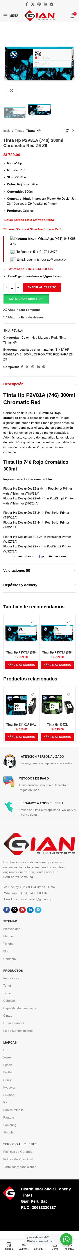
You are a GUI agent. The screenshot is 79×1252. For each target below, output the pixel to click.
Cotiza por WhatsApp (26, 298)
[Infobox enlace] (39, 761)
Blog (6, 951)
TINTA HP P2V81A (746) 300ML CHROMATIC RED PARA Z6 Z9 (38, 354)
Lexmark (9, 1095)
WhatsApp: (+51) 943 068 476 (31, 269)
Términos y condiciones (19, 1167)
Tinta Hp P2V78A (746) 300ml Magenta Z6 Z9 (21, 654)
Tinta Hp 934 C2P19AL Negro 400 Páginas (21, 726)
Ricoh (7, 1102)
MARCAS (10, 1042)
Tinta (18, 130)
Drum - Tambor (13, 1023)
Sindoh (8, 1132)
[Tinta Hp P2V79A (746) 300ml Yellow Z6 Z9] (57, 633)
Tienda (8, 943)
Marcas (43, 337)
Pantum (8, 1117)
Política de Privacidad (18, 1159)
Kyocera (9, 1087)
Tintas (7, 993)
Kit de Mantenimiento (18, 1030)
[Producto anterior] (62, 130)
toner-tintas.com (25, 556)
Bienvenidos (11, 929)
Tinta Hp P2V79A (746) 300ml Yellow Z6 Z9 (57, 654)
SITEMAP (10, 921)
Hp (34, 337)
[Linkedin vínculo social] (45, 4)
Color (25, 337)
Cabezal (9, 1000)
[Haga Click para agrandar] (11, 91)
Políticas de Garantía (17, 1151)
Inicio (7, 130)
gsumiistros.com (53, 556)
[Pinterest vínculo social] (39, 4)
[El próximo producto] (73, 130)
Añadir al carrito (41, 287)
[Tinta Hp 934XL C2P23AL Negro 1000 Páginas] (57, 705)
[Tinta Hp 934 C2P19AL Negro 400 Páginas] (21, 705)
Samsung (9, 1125)
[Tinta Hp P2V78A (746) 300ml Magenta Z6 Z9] (21, 633)
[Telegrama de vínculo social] (51, 4)
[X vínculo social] (32, 4)
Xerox (7, 1057)
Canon (8, 1080)
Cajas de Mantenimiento (20, 1008)
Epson (7, 1065)
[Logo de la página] (39, 15)
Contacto (9, 959)
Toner (7, 985)
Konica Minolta (13, 1110)
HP (5, 1050)
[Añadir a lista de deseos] (32, 622)
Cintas (7, 1015)
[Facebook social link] (26, 4)
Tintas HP (33, 130)
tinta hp (48, 349)
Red (54, 337)
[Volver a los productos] (67, 130)
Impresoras (11, 978)
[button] (26, 299)
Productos (13, 970)
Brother (8, 1072)
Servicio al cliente (20, 1144)
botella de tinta (30, 349)
